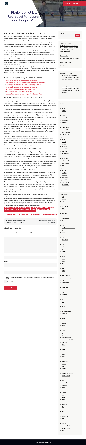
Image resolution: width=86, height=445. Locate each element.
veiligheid (17, 211)
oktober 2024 (65, 158)
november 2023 (65, 184)
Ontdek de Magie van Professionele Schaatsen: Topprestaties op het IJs (15, 221)
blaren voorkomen (9, 207)
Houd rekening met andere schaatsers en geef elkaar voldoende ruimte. (23, 86)
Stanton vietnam (66, 87)
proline (63, 349)
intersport (64, 256)
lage (63, 292)
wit (62, 421)
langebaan (64, 294)
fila (62, 220)
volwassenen (65, 416)
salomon (64, 364)
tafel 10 (63, 399)
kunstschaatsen (66, 282)
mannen (64, 306)
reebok (63, 354)
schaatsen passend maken (43, 209)
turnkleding (64, 404)
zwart (63, 430)
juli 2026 (63, 108)
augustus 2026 (65, 106)
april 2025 (64, 144)
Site (5, 269)
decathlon (64, 213)
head (63, 230)
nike (63, 328)
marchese (64, 313)
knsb (63, 280)
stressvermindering (9, 211)
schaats (64, 368)
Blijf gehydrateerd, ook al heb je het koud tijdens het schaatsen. (21, 87)
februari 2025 (65, 149)
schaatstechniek (66, 375)
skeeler (63, 387)
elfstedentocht (65, 218)
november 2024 (66, 156)
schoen (63, 378)
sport (63, 395)
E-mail (6, 261)
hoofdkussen (65, 239)
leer (63, 299)
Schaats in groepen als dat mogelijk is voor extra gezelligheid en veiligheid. (24, 93)
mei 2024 (64, 170)
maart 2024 (64, 175)
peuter (63, 344)
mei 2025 (64, 141)
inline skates (65, 254)
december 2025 (66, 125)
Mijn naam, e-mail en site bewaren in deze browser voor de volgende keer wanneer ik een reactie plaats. (30, 278)
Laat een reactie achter (50, 214)
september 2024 (66, 161)
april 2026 (64, 115)
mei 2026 (64, 113)
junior (63, 263)
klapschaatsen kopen (67, 278)
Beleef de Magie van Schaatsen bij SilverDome (46, 221)
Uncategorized (36, 214)
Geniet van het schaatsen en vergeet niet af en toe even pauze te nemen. (24, 94)
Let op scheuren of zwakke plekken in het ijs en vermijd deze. (21, 89)
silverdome (64, 385)
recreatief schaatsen (9, 209)
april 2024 (64, 172)
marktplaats (65, 316)
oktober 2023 (65, 187)
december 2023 (65, 182)
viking (63, 411)
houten (63, 247)
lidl (62, 304)
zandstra (64, 423)
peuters (63, 347)
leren (63, 301)
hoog (63, 244)
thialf (63, 402)
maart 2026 (64, 118)
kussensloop (65, 285)
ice (62, 249)
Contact (75, 3)
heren (63, 232)
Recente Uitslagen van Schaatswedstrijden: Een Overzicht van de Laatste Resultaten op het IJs (69, 64)
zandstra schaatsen (66, 426)
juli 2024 (63, 165)
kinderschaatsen (66, 275)
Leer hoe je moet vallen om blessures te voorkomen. (19, 91)
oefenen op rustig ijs (49, 207)
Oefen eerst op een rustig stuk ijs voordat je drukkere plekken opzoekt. (23, 84)
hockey (63, 235)
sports (63, 397)
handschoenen (29, 207)
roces (63, 359)
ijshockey (64, 251)
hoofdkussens (65, 242)
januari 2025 (64, 151)
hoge (63, 237)
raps (63, 352)
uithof (63, 406)
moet (63, 321)
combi (63, 208)
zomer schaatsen (66, 428)
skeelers (64, 392)
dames (63, 211)
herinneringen (38, 207)
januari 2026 (64, 122)
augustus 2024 (65, 163)
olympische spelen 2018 (67, 340)
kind (63, 268)
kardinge (64, 266)
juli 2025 (63, 137)
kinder (63, 270)
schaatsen (33, 209)
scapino (63, 366)
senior (63, 380)
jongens (63, 261)
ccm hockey (65, 206)
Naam (6, 254)
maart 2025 (64, 146)
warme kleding (24, 211)
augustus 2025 (65, 134)
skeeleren (64, 390)
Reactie (6, 235)
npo (63, 335)
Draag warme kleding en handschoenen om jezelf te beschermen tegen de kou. (25, 82)
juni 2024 (64, 168)
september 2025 (66, 132)
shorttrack (64, 383)
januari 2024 (65, 180)
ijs (42, 207)
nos (62, 332)
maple (63, 309)
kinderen (64, 273)
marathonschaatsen (67, 311)
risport (63, 356)
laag (63, 290)
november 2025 (65, 127)
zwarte (63, 433)
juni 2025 (64, 139)
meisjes (63, 318)
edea (63, 216)
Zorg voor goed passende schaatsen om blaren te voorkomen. (21, 80)
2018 (63, 196)
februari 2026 (65, 120)
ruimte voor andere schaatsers (22, 209)
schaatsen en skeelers (67, 373)
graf (63, 225)
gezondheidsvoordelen (20, 207)
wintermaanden (32, 211)
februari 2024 (65, 177)
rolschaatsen (65, 361)
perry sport (64, 342)
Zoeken (62, 33)
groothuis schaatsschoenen (68, 227)
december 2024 (66, 153)
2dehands (64, 199)
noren (63, 330)
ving (63, 414)
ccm (63, 204)
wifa (63, 418)
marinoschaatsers (11, 214)
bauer (63, 201)
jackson (63, 259)
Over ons (67, 3)
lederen (63, 297)
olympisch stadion (66, 337)
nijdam (63, 325)
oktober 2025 (65, 130)
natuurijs (64, 323)
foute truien (64, 223)
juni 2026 (64, 110)
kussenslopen (65, 287)
